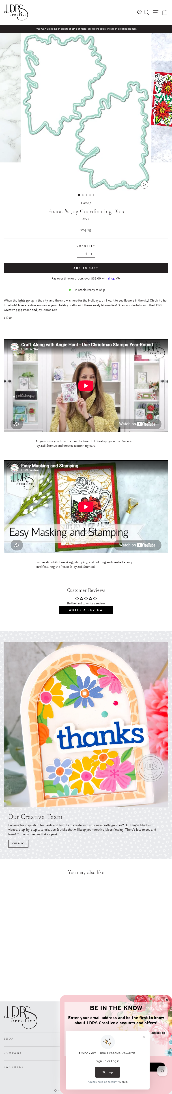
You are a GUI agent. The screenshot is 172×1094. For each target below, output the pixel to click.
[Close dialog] (167, 1000)
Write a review (86, 610)
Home (85, 203)
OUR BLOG (18, 843)
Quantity (86, 245)
